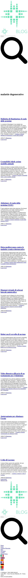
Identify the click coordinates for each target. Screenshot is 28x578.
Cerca (2, 547)
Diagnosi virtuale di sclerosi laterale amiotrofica (12, 291)
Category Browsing (5, 548)
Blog (2, 549)
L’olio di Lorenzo (7, 460)
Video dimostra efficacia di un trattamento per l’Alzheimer (13, 374)
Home (2, 545)
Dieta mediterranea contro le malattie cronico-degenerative (13, 248)
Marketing (8, 138)
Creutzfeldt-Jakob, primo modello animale (11, 163)
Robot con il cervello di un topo (13, 334)
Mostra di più (4, 480)
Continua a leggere (12, 134)
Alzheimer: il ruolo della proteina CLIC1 (10, 204)
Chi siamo (3, 551)
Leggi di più (4, 139)
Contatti (3, 552)
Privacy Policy (4, 554)
